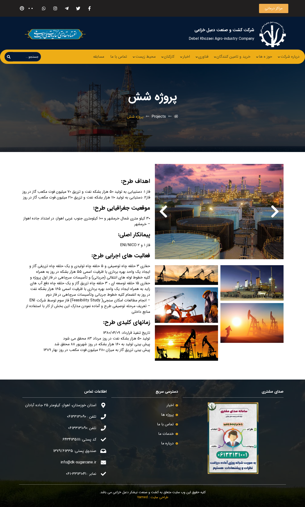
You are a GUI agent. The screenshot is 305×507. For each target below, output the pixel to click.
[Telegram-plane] (66, 8)
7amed (142, 497)
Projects (159, 117)
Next (163, 211)
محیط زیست (145, 57)
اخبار (186, 57)
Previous (275, 211)
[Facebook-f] (89, 8)
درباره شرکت (290, 57)
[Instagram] (55, 8)
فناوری (203, 57)
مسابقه (98, 57)
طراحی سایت (159, 497)
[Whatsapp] (44, 8)
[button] (273, 8)
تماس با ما (118, 57)
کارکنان (169, 57)
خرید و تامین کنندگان (233, 57)
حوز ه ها (265, 57)
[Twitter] (78, 8)
